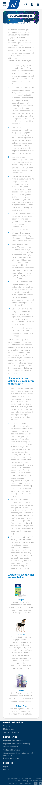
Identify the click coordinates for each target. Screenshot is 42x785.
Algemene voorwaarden (13, 740)
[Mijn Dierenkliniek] (32, 4)
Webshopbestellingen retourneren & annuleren (18, 754)
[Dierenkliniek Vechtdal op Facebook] (36, 783)
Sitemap (25, 781)
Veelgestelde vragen (11, 750)
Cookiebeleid (37, 778)
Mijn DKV (7, 766)
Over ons (7, 726)
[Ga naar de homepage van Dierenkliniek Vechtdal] (14, 4)
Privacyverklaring (36, 781)
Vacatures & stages (11, 732)
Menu (4, 6)
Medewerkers (8, 729)
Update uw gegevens (11, 758)
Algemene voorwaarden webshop (16, 743)
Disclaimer (16, 781)
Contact (28, 778)
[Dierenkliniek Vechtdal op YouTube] (40, 783)
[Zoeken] (26, 4)
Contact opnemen (10, 746)
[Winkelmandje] (38, 4)
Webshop (7, 769)
